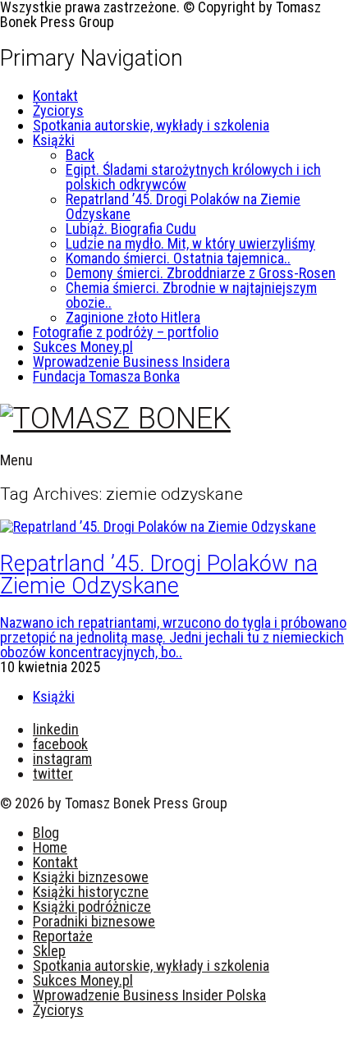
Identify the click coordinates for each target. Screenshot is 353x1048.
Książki (54, 140)
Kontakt (55, 95)
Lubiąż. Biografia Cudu (131, 228)
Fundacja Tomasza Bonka (106, 376)
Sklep (49, 950)
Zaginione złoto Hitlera (133, 317)
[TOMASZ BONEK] (115, 418)
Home (50, 847)
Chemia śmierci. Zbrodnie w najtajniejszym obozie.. (191, 295)
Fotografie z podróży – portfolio (125, 332)
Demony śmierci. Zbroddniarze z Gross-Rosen (201, 272)
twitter (53, 773)
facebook (60, 744)
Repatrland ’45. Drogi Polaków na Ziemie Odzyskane (183, 206)
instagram (62, 758)
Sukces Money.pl (83, 346)
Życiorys (58, 110)
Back (80, 154)
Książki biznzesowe (91, 877)
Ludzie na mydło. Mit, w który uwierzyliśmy (190, 243)
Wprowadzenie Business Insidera (131, 361)
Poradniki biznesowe (94, 921)
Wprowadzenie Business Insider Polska (149, 995)
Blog (46, 832)
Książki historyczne (91, 891)
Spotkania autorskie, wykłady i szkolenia (151, 125)
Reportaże (63, 936)
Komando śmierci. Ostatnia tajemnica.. (178, 258)
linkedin (56, 729)
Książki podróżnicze (92, 906)
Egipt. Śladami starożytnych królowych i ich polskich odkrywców (193, 177)
